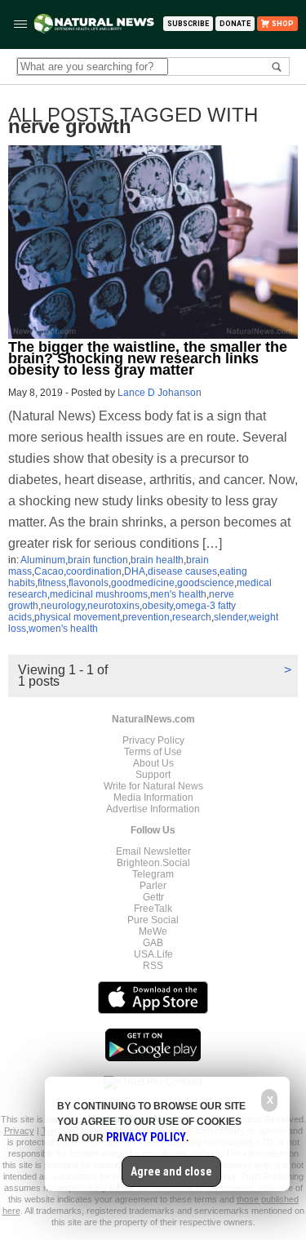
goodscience (205, 583)
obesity (157, 605)
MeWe (153, 931)
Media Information (153, 797)
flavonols (89, 583)
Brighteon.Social (153, 863)
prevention (146, 617)
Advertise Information (153, 809)
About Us (153, 763)
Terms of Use (153, 752)
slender (230, 617)
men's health (178, 594)
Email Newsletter (153, 851)
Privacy (19, 1131)
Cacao (49, 571)
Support (153, 774)
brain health (157, 560)
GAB (153, 943)
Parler (153, 885)
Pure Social (153, 920)
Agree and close (171, 1171)
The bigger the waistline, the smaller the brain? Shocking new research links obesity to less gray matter (147, 358)
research (191, 617)
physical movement (77, 617)
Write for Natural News (153, 786)
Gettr (153, 897)
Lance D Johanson (160, 392)
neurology (63, 605)
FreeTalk (153, 908)
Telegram (153, 874)
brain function (98, 560)
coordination (94, 571)
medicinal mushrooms (99, 594)
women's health (63, 628)
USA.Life (153, 954)
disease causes (182, 571)
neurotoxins (113, 605)
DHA (134, 571)
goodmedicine (143, 583)
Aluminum (42, 560)
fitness (52, 583)
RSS (153, 965)
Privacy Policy (153, 740)
